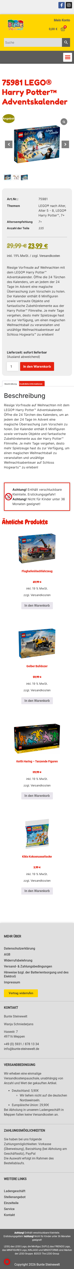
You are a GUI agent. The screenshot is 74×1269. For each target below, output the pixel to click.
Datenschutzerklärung (19, 948)
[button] (67, 57)
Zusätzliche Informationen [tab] (30, 384)
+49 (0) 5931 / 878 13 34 (21, 1044)
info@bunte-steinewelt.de (21, 1049)
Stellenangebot (14, 1197)
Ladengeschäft (14, 1191)
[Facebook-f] (61, 5)
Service (9, 1209)
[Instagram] (69, 5)
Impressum (12, 982)
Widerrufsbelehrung (18, 960)
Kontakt (9, 1215)
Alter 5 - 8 (46, 210)
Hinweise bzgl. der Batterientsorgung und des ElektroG (36, 974)
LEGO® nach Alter (51, 206)
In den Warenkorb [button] (37, 605)
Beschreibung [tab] (11, 384)
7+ (63, 215)
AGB (7, 954)
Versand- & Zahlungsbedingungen (28, 966)
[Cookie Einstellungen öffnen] (7, 1264)
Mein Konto (62, 20)
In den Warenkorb (37, 366)
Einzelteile (11, 1203)
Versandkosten (49, 256)
